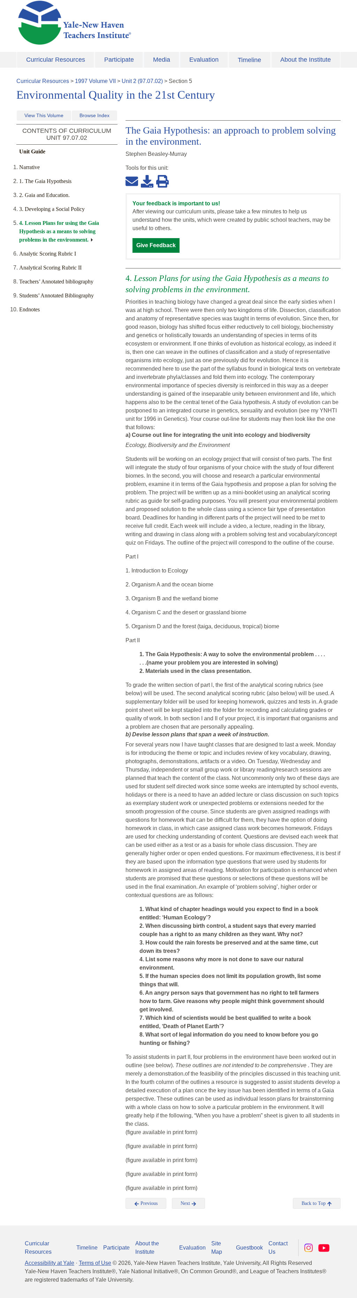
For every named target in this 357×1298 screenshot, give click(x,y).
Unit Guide (32, 151)
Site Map (216, 1247)
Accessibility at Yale (49, 1263)
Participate (119, 59)
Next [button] (186, 1203)
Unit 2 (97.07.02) (142, 81)
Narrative (29, 167)
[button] (317, 1286)
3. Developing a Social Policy (52, 209)
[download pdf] (147, 181)
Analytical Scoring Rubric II (50, 268)
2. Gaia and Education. (44, 195)
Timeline (249, 59)
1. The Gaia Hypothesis (45, 181)
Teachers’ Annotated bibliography (56, 281)
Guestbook (249, 1248)
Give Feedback (156, 245)
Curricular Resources (55, 59)
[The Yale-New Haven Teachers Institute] (122, 22)
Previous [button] (148, 1203)
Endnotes (29, 309)
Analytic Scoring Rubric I (47, 254)
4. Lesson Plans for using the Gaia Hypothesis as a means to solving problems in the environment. (59, 231)
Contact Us (278, 1247)
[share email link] (132, 181)
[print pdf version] (162, 181)
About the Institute (305, 59)
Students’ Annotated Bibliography (56, 295)
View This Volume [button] (43, 115)
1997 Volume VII (95, 81)
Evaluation (204, 59)
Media (161, 59)
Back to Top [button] (314, 1203)
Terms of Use (95, 1263)
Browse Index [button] (94, 115)
